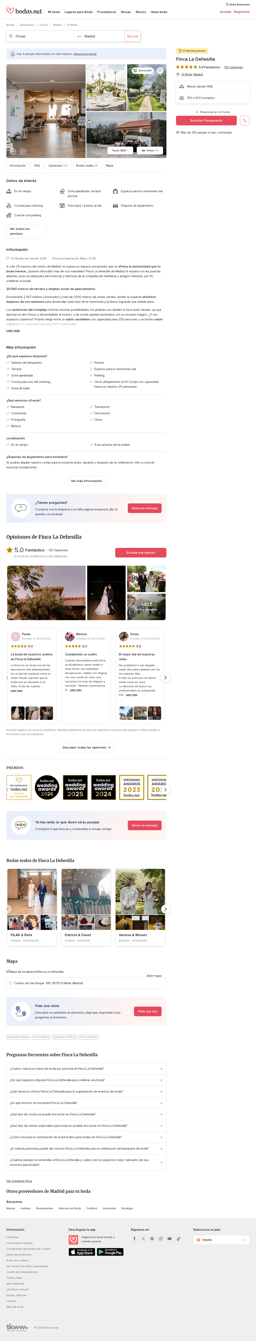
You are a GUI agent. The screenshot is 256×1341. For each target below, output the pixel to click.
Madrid (58, 25)
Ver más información (86, 481)
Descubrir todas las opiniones (84, 747)
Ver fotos (150, 150)
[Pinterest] (152, 1238)
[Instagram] (160, 1238)
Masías (10, 1208)
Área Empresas (239, 4)
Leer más (13, 331)
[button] (86, 508)
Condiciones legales (19, 1243)
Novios (141, 12)
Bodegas (127, 1208)
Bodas (10, 25)
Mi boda (54, 12)
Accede (225, 12)
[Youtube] (169, 1238)
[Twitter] (143, 1238)
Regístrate (242, 12)
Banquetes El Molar (65, 1037)
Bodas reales (87, 166)
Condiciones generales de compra (28, 1248)
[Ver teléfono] (245, 120)
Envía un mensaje (144, 508)
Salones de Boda (70, 1208)
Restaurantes (44, 1208)
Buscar (132, 36)
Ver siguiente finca (19, 1181)
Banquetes (27, 25)
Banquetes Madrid (18, 1037)
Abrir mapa (154, 976)
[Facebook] (134, 1238)
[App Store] (82, 1255)
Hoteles (26, 1208)
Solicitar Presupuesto (206, 121)
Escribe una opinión (141, 553)
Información (18, 166)
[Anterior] (7, 677)
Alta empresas (15, 1283)
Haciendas (109, 1208)
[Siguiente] (165, 677)
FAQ (37, 166)
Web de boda (15, 1307)
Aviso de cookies (17, 1260)
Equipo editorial (16, 1295)
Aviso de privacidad (18, 1254)
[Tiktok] (178, 1238)
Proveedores (106, 12)
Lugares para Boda (78, 12)
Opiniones (58, 166)
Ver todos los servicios (20, 231)
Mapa (109, 166)
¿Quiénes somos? (17, 1289)
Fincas (44, 25)
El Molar (72, 25)
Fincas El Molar (88, 1037)
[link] (32, 907)
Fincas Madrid (41, 1037)
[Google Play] (110, 1255)
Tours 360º (120, 150)
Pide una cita (147, 1011)
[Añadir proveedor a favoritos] (160, 70)
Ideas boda (159, 12)
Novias (126, 12)
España (207, 1239)
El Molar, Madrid (192, 74)
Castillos (91, 1208)
